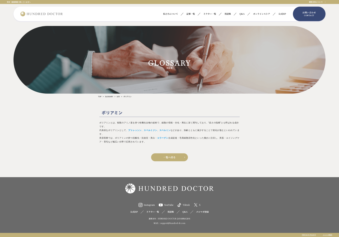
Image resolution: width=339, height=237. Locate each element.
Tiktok (186, 204)
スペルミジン (150, 130)
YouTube (168, 204)
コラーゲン (162, 138)
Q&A (185, 211)
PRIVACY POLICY (309, 235)
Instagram (149, 204)
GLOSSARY (109, 96)
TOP (99, 96)
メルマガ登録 (202, 211)
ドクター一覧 (152, 211)
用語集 (171, 211)
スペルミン (165, 130)
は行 (118, 96)
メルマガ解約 (327, 235)
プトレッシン (135, 130)
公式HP (134, 211)
